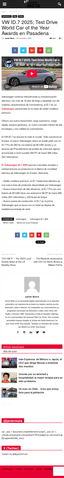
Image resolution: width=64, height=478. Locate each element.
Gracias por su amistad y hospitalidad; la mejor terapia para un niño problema (40, 378)
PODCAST (29, 469)
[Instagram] (25, 332)
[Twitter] (38, 332)
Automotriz (6, 16)
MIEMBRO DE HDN (53, 469)
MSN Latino (8, 469)
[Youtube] (45, 332)
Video (21, 16)
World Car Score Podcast (27, 223)
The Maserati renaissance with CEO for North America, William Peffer (48, 261)
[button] (59, 4)
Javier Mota (9, 38)
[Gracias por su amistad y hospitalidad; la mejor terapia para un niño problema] (9, 377)
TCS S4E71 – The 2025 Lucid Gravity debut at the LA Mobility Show (16, 261)
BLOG (39, 469)
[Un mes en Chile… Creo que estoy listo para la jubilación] (9, 392)
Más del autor (10, 351)
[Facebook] (19, 332)
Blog (14, 16)
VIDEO (19, 469)
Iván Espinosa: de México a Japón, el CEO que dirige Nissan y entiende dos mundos (40, 363)
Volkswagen (8, 108)
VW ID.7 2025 (8, 223)
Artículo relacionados (13, 346)
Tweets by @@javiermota (14, 454)
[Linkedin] (32, 332)
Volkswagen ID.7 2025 (16, 165)
